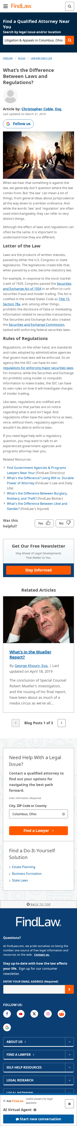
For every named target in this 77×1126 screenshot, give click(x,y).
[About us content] (69, 1041)
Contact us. (42, 954)
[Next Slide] (62, 723)
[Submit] (69, 989)
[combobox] (38, 813)
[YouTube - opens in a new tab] (20, 1014)
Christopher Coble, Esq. (42, 109)
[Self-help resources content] (69, 1067)
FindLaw (8, 58)
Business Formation (27, 873)
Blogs (21, 58)
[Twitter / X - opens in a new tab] (34, 1014)
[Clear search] (63, 813)
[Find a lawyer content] (69, 1054)
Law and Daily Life (41, 58)
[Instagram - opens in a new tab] (48, 1014)
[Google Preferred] (7, 1027)
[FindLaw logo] (22, 6)
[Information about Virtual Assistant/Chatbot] (35, 1109)
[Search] (69, 6)
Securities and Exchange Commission (36, 324)
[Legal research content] (69, 1080)
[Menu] (5, 6)
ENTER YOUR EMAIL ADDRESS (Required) (30, 981)
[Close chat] (69, 1103)
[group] (38, 662)
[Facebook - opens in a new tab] (7, 1014)
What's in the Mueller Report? (30, 654)
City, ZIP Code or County (28, 806)
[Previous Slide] (16, 723)
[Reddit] (61, 1014)
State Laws (20, 880)
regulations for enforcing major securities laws (38, 368)
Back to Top (41, 904)
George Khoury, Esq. (31, 665)
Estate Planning (23, 867)
